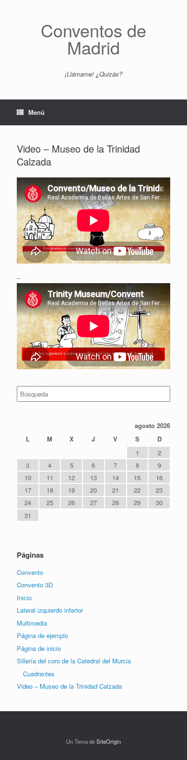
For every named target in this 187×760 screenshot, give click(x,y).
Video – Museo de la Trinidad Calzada (69, 686)
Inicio (24, 597)
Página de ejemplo (42, 635)
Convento (30, 572)
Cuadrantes (39, 673)
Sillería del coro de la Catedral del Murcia (74, 660)
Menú (36, 112)
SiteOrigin (108, 741)
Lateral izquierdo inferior (50, 610)
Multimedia (32, 623)
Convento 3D (35, 584)
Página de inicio (39, 648)
